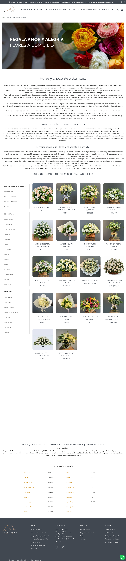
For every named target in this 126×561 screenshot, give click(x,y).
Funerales (7, 317)
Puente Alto (70, 492)
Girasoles (7, 239)
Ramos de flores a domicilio (39, 539)
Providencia (70, 487)
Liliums (6, 244)
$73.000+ (7, 206)
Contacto (83, 539)
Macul (26, 512)
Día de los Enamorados (11, 312)
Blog (81, 536)
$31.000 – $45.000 (10, 196)
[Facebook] (121, 2)
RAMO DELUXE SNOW (90, 280)
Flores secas (34, 548)
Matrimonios (8, 322)
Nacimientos (8, 327)
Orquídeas (7, 249)
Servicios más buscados (38, 533)
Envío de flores (35, 542)
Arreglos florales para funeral (40, 536)
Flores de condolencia (38, 545)
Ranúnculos (7, 284)
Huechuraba (28, 482)
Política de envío (110, 530)
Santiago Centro (71, 507)
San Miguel (69, 502)
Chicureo (27, 473)
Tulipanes (7, 269)
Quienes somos (85, 530)
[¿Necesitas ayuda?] (122, 557)
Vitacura (69, 512)
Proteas (6, 279)
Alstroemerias (8, 219)
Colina (26, 478)
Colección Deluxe (9, 229)
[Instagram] (124, 2)
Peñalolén (69, 482)
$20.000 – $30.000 (10, 191)
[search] (113, 10)
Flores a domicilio (36, 530)
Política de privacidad (112, 536)
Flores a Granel (8, 274)
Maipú (68, 473)
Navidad (6, 259)
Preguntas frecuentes (87, 533)
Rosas (6, 264)
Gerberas (7, 234)
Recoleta (69, 497)
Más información (61, 542)
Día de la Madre (9, 307)
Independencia (29, 487)
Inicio (3, 17)
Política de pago (110, 533)
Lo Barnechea (28, 507)
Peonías (6, 254)
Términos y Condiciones (112, 542)
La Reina (26, 497)
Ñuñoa (68, 478)
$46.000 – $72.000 (10, 201)
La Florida (27, 492)
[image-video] (63, 400)
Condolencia (8, 224)
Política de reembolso (112, 539)
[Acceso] (117, 9)
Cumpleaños (8, 302)
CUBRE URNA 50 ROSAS (42, 207)
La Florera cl (16, 560)
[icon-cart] (122, 10)
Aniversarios (8, 297)
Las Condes (28, 502)
